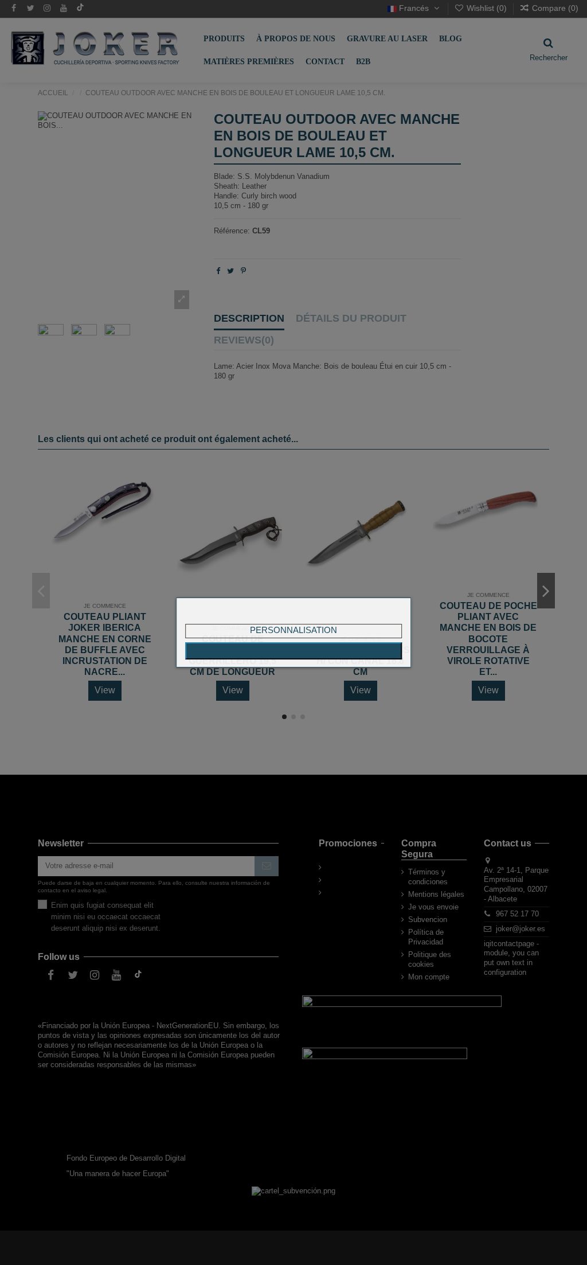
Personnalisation (293, 630)
